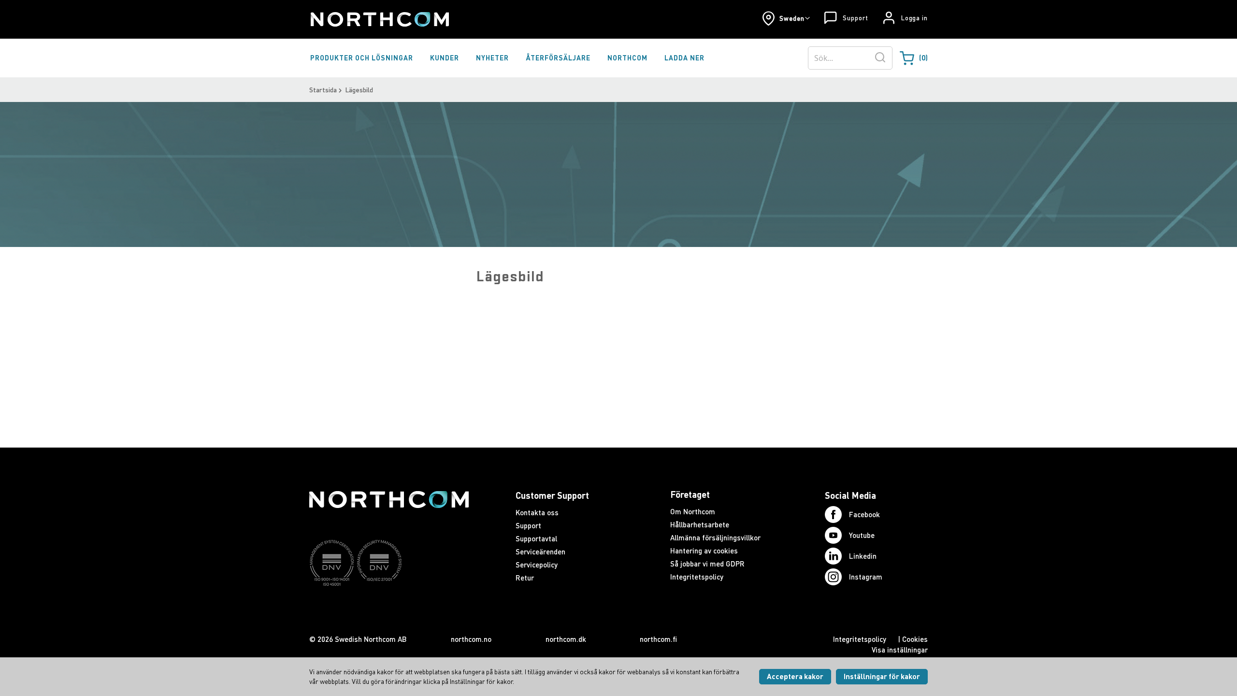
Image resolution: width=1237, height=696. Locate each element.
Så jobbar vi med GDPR (707, 563)
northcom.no (471, 639)
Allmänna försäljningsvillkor (715, 537)
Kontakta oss (537, 512)
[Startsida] (379, 19)
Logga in (914, 18)
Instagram (865, 576)
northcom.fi (658, 639)
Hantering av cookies (704, 550)
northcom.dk (566, 639)
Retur (525, 577)
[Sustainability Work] (389, 604)
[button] (786, 18)
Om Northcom (692, 511)
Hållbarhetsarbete (699, 524)
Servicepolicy (537, 564)
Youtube (862, 535)
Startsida (323, 90)
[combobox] (850, 58)
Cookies (915, 639)
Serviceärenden (540, 551)
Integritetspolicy (696, 576)
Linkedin (863, 555)
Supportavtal (536, 538)
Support (855, 18)
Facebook (864, 514)
